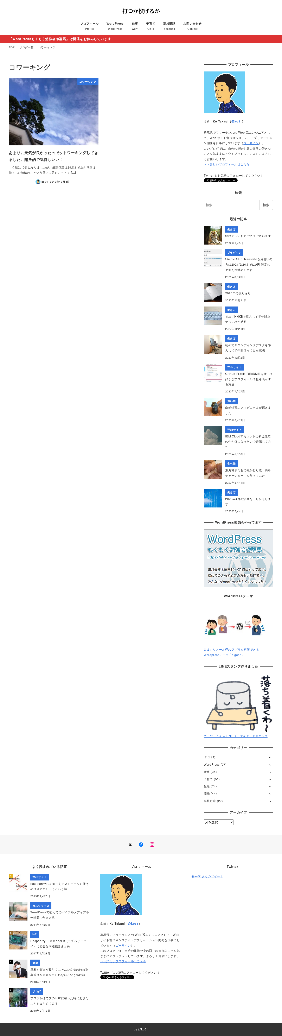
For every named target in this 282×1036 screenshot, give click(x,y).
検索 (266, 204)
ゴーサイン (251, 143)
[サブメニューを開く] (270, 757)
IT (205, 757)
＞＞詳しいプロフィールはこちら (227, 164)
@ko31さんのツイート (207, 876)
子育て (208, 779)
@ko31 (236, 121)
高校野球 (210, 801)
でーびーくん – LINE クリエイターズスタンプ (236, 736)
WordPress (212, 764)
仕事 (207, 772)
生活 (207, 786)
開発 (207, 793)
